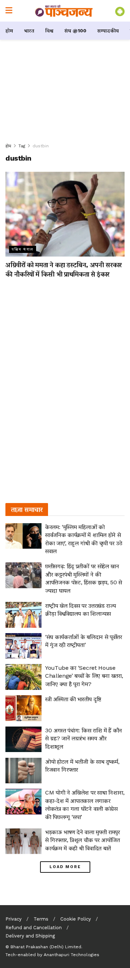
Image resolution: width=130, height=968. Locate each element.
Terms (41, 919)
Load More (65, 867)
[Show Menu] (8, 11)
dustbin (40, 145)
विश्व (49, 30)
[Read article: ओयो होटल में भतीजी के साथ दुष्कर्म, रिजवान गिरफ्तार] (23, 771)
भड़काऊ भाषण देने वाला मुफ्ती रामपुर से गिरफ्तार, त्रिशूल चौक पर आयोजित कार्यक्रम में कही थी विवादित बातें (82, 840)
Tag (21, 145)
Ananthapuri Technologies (71, 954)
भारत (29, 30)
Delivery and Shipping (30, 936)
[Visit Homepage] (64, 11)
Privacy (13, 919)
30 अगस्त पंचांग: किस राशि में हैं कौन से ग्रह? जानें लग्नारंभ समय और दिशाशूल (83, 738)
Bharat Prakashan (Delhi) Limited (45, 946)
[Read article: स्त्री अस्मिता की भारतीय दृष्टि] (23, 708)
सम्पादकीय (108, 30)
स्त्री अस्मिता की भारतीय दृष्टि (73, 699)
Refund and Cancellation (33, 927)
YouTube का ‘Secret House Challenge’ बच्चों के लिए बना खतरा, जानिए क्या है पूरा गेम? (84, 675)
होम (9, 30)
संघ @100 (75, 30)
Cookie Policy (75, 919)
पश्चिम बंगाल (23, 249)
